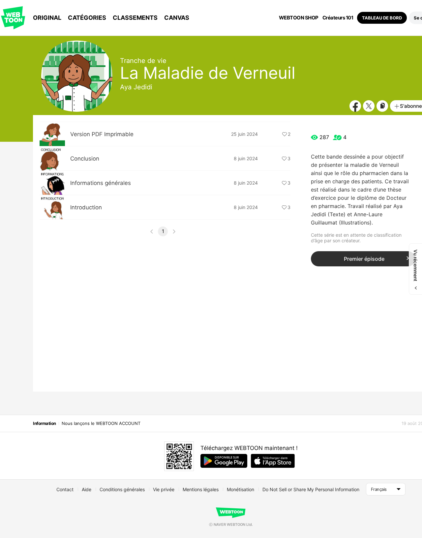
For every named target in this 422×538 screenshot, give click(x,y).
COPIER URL (382, 106)
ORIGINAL (47, 17)
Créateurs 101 (337, 18)
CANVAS (176, 17)
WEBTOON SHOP (298, 18)
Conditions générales (122, 489)
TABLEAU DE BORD (382, 17)
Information (44, 423)
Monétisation (240, 489)
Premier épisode (364, 258)
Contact (65, 489)
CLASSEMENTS (135, 17)
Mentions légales (201, 489)
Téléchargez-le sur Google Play (223, 461)
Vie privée (163, 489)
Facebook (355, 106)
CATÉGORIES (87, 17)
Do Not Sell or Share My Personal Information (310, 489)
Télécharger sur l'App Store (273, 461)
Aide (86, 489)
